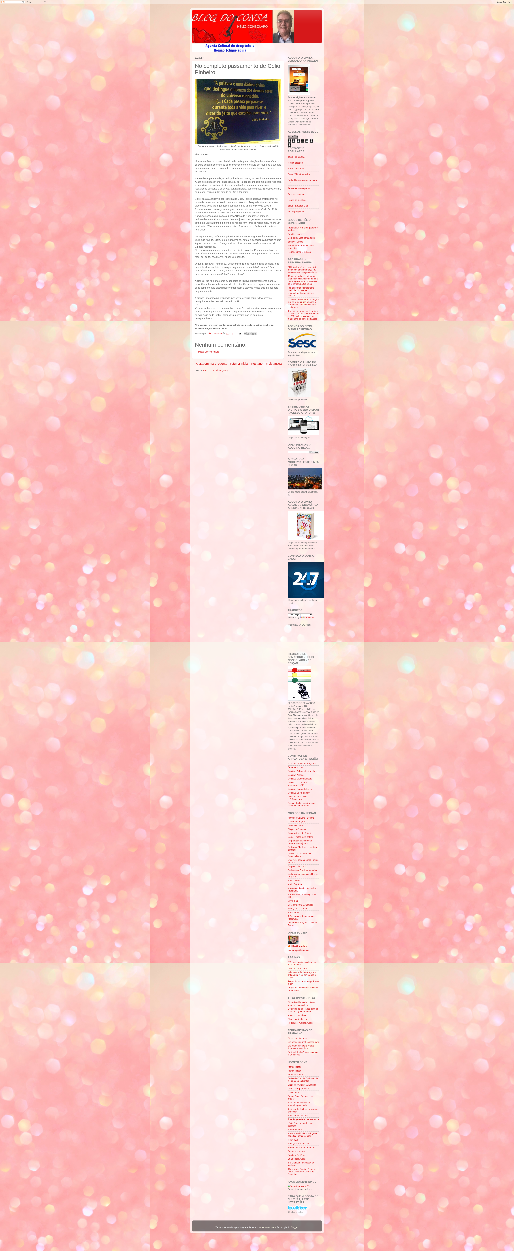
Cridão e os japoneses (298, 1088)
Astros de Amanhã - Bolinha (301, 818)
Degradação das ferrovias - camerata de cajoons (300, 841)
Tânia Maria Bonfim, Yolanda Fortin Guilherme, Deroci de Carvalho (301, 1172)
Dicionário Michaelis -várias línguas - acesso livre (301, 1046)
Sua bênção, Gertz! (297, 1155)
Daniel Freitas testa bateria (300, 837)
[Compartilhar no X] (250, 333)
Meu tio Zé (293, 1140)
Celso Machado (295, 825)
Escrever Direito (295, 242)
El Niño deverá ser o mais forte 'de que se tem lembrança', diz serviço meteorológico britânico (302, 270)
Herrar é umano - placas (299, 252)
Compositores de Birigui (299, 833)
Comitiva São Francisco (299, 793)
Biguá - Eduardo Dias (298, 206)
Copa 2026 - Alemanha (299, 174)
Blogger (294, 1227)
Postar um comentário (208, 352)
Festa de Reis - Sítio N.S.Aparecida (297, 797)
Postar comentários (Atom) (215, 370)
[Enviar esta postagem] (240, 333)
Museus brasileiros (297, 1015)
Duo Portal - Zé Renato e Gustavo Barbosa (299, 854)
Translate (309, 617)
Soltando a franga (296, 1151)
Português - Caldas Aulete (300, 1023)
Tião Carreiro (294, 912)
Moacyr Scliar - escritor (298, 1143)
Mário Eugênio (295, 884)
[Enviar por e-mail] (245, 333)
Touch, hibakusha (296, 157)
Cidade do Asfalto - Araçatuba (302, 1085)
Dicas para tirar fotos (297, 1038)
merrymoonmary (268, 1227)
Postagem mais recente (211, 363)
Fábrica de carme (296, 168)
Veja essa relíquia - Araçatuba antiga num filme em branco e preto (302, 975)
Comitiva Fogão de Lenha (300, 789)
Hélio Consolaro (298, 946)
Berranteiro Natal (296, 767)
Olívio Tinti (293, 901)
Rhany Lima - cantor (297, 908)
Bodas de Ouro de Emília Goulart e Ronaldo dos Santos (303, 1079)
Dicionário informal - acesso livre (303, 1042)
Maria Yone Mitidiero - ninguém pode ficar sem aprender (302, 1134)
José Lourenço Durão (298, 1115)
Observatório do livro (297, 1019)
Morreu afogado (295, 163)
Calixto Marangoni (296, 821)
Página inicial (239, 363)
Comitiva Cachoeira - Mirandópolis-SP (298, 783)
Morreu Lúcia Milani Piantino (301, 1147)
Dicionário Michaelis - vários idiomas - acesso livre (301, 1003)
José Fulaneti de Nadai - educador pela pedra (299, 1103)
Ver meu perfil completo (299, 950)
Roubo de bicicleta (297, 200)
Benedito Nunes (295, 1074)
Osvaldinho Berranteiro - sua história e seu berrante (301, 804)
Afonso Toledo (294, 1067)
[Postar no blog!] (247, 333)
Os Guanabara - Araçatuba (300, 905)
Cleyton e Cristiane (297, 829)
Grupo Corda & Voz (297, 866)
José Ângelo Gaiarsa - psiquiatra (303, 1119)
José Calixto (294, 880)
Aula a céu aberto (296, 194)
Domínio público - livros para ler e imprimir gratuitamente (303, 1010)
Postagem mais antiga (266, 363)
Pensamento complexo (299, 188)
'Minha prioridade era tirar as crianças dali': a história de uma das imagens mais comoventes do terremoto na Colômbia (303, 280)
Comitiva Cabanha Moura (300, 778)
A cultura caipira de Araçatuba (302, 763)
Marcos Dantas (295, 1129)
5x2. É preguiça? (296, 211)
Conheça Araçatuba (297, 968)
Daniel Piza (293, 1092)
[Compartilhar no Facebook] (253, 333)
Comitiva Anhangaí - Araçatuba (302, 771)
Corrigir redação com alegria (301, 238)
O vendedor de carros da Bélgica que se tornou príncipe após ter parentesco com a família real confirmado (303, 303)
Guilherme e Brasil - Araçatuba (302, 870)
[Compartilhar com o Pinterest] (255, 333)
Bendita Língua (295, 234)
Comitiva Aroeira (296, 775)
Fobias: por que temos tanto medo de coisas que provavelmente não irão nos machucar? (301, 292)
